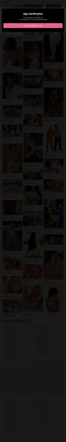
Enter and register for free (33, 26)
